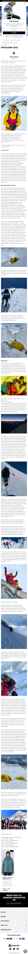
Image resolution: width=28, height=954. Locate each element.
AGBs (6, 35)
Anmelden (14, 32)
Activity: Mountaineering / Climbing (9, 42)
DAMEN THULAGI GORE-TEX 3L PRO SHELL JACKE (8, 878)
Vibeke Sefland (14, 56)
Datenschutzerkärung (18, 36)
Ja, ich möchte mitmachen (14, 903)
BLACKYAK (4, 45)
